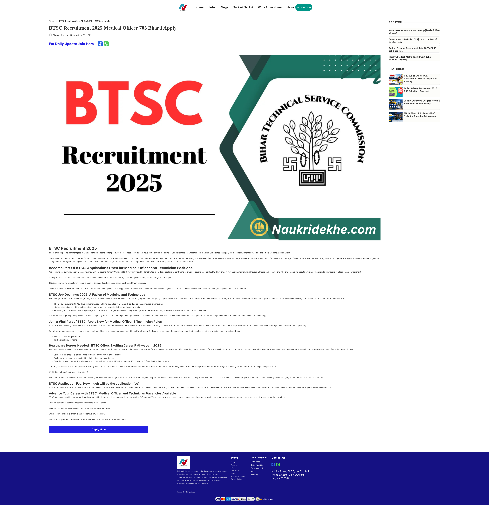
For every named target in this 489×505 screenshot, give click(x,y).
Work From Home (270, 7)
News (290, 7)
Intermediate (257, 465)
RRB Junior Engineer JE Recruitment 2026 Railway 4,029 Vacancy (420, 78)
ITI (252, 471)
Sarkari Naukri (243, 7)
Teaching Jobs (257, 468)
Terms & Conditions (238, 476)
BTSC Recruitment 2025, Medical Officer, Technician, (138, 361)
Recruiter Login (304, 7)
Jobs (212, 7)
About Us (234, 465)
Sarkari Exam (284, 253)
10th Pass (255, 462)
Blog (232, 468)
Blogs (224, 7)
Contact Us (235, 471)
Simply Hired (59, 35)
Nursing (254, 475)
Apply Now (99, 429)
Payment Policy (236, 479)
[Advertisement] (411, 191)
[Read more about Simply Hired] (50, 35)
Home (199, 7)
